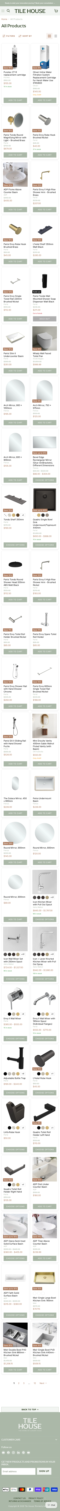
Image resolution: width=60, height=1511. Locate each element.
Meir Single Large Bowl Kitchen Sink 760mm (44, 1299)
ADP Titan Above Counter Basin (41, 1242)
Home (4, 19)
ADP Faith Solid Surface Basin (11, 1294)
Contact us (20, 1498)
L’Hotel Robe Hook (42, 1078)
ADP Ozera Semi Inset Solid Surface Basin (14, 1242)
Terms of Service (42, 1501)
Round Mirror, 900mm (14, 847)
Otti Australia (38, 752)
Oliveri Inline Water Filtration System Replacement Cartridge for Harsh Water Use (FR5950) (44, 77)
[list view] (55, 36)
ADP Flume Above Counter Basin (12, 191)
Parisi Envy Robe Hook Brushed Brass (15, 245)
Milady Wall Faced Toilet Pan (42, 354)
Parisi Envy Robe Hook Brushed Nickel (44, 136)
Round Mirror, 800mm (44, 847)
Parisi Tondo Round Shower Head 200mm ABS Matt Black (14, 582)
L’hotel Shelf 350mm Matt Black (43, 245)
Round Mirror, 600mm (14, 897)
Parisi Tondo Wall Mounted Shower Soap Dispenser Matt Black (44, 299)
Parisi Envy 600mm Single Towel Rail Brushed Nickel (42, 689)
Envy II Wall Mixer (12, 1018)
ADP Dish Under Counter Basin (41, 1185)
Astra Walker (38, 907)
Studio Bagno (38, 359)
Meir (35, 1303)
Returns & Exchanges (20, 1501)
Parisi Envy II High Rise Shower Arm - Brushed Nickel (44, 582)
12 (35, 1383)
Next (42, 1383)
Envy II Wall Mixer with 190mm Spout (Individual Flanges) (44, 1021)
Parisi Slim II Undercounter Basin (14, 354)
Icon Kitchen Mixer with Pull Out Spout (42, 903)
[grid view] (49, 36)
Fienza (6, 411)
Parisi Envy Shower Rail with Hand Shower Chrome (15, 689)
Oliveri (35, 86)
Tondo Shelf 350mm (14, 519)
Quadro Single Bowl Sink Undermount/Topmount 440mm (44, 523)
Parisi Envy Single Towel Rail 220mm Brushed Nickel (13, 299)
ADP (5, 195)
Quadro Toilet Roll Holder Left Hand (42, 1133)
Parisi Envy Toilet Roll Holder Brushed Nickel (15, 635)
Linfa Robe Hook (12, 1132)
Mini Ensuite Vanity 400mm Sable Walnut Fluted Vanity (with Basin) (43, 744)
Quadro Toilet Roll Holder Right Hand (13, 1190)
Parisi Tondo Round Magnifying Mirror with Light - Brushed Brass (15, 138)
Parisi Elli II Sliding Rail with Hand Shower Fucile (15, 743)
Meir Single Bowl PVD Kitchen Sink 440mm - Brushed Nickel (44, 1352)
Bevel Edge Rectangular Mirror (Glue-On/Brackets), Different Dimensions (43, 461)
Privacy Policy (36, 1498)
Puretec (7, 77)
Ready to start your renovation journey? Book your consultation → (30, 3)
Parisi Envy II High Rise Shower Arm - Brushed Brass (44, 192)
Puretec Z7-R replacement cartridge (15, 73)
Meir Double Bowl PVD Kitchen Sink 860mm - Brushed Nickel (15, 1352)
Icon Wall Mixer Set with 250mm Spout (13, 960)
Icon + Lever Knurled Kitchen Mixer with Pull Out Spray (44, 961)
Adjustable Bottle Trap (15, 1078)
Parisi (6, 143)
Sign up (44, 1471)
